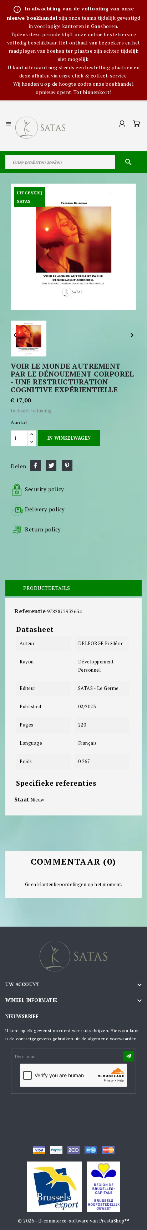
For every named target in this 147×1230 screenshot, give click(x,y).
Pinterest (67, 465)
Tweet (51, 465)
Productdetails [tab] (46, 588)
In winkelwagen (69, 438)
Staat (21, 799)
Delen (35, 465)
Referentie (30, 611)
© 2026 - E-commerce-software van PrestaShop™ (73, 1220)
